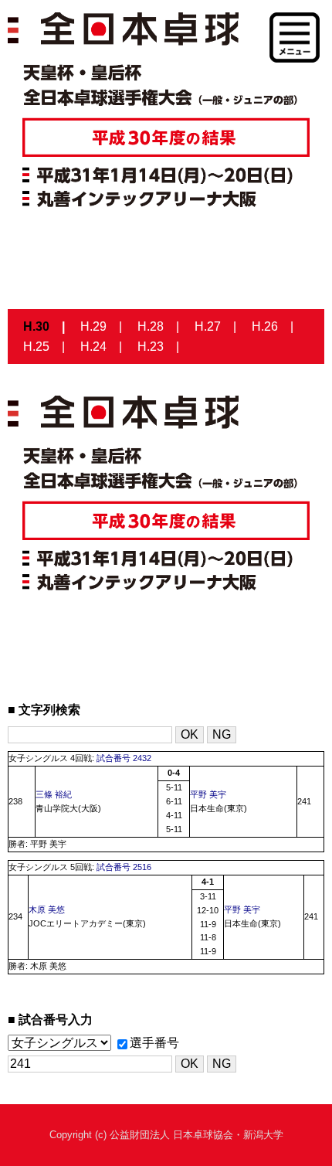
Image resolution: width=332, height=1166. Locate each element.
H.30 (36, 326)
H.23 (150, 346)
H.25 (36, 346)
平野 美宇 (208, 794)
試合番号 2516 (124, 867)
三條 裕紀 (54, 794)
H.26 (265, 326)
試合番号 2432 (124, 758)
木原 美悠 (47, 909)
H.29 (93, 326)
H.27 (208, 326)
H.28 (150, 326)
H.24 (93, 346)
